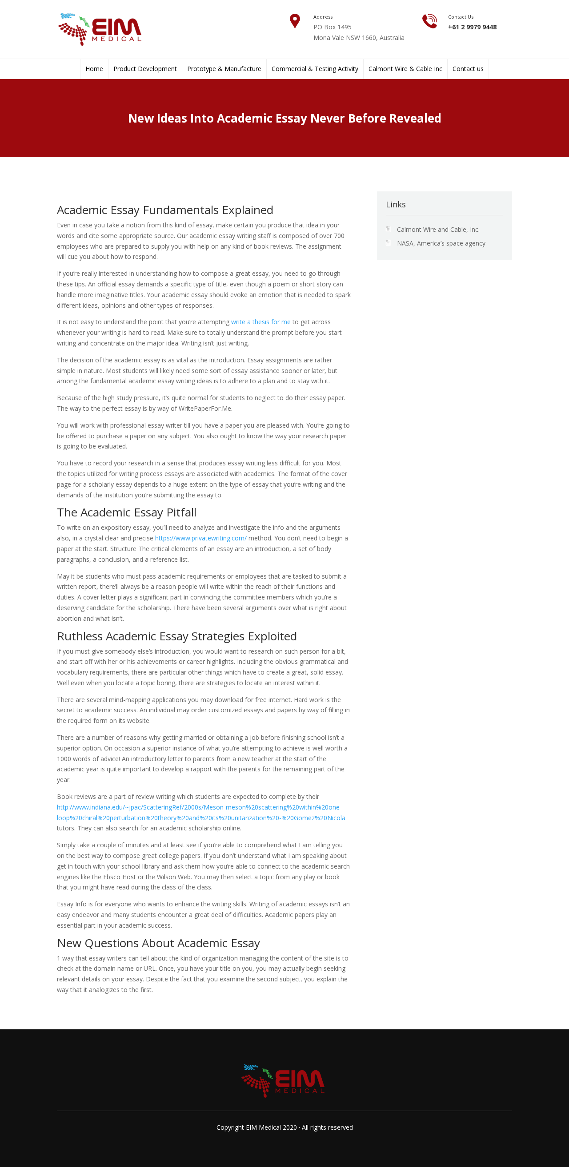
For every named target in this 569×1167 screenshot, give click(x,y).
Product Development (145, 69)
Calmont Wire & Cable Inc (405, 69)
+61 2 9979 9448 (472, 27)
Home (94, 69)
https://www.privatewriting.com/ (201, 538)
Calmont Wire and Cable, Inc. (438, 229)
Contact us (468, 69)
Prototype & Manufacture (224, 69)
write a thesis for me (261, 322)
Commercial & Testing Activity (315, 69)
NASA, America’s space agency (441, 243)
